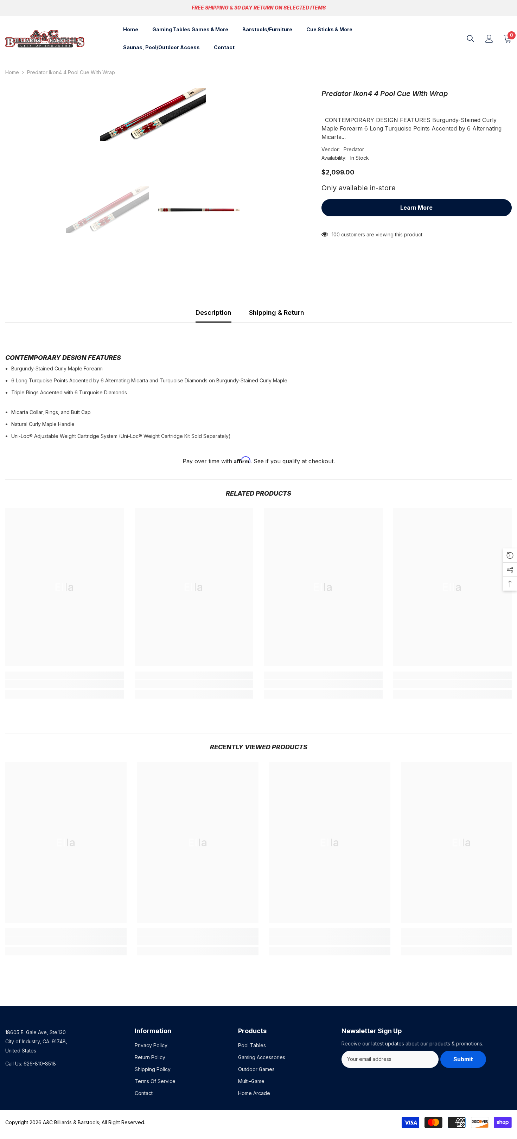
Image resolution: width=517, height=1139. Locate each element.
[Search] (470, 38)
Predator (354, 149)
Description (213, 312)
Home (12, 72)
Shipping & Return (276, 312)
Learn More (416, 207)
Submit (463, 1059)
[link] (64, 684)
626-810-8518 (40, 1064)
